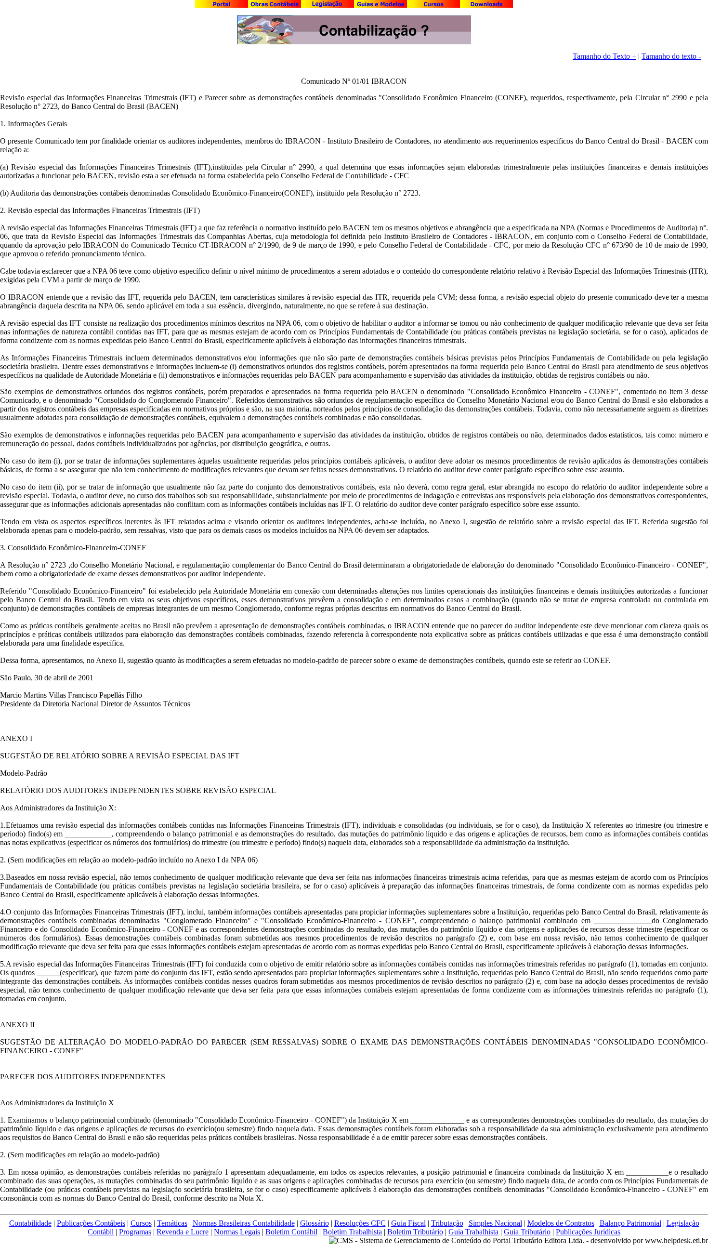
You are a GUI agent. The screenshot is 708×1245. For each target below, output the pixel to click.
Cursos (141, 1223)
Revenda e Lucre (183, 1232)
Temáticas (172, 1223)
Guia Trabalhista (473, 1232)
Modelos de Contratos (560, 1223)
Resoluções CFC (360, 1223)
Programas (135, 1232)
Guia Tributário (527, 1232)
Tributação (447, 1223)
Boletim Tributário (415, 1232)
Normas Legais (237, 1232)
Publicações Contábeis (91, 1223)
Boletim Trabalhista (352, 1232)
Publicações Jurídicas (588, 1232)
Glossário (314, 1223)
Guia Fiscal (408, 1223)
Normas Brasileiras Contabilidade (244, 1223)
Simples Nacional (495, 1223)
